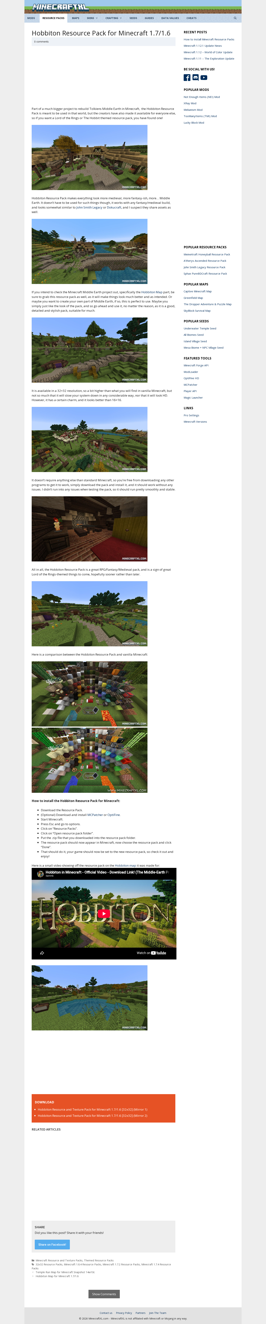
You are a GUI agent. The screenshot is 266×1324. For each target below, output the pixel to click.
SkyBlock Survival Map (197, 310)
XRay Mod (190, 103)
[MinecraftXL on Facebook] (188, 80)
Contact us (106, 1313)
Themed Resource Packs (99, 1260)
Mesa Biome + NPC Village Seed (203, 347)
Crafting (111, 18)
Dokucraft (114, 207)
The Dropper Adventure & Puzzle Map (208, 304)
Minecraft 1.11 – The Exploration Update (209, 58)
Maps (75, 18)
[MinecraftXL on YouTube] (204, 80)
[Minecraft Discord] (196, 80)
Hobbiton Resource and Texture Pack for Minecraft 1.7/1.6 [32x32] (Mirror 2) (92, 1115)
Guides (149, 18)
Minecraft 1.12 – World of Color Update (208, 52)
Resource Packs (53, 18)
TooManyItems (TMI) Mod (200, 116)
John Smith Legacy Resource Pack (204, 267)
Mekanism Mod (193, 109)
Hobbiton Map (151, 292)
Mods (31, 18)
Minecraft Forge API (196, 365)
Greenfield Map (193, 298)
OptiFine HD (191, 378)
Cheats (192, 18)
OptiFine (113, 815)
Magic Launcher (193, 397)
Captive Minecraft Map (198, 291)
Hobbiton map (125, 865)
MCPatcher (95, 815)
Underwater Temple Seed (200, 328)
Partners (140, 1313)
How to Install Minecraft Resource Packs (209, 39)
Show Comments (104, 1294)
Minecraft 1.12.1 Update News (203, 45)
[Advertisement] (104, 78)
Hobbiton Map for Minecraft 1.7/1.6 (57, 1276)
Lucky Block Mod (194, 122)
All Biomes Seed (194, 334)
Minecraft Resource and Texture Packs (59, 1260)
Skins (90, 18)
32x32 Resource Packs (49, 1264)
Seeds (133, 18)
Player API (190, 391)
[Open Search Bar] (235, 18)
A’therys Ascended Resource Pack (205, 260)
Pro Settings (191, 415)
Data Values (170, 18)
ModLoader (191, 372)
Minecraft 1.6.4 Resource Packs (82, 1264)
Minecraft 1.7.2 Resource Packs (121, 1264)
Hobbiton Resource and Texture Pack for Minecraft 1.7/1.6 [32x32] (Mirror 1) (92, 1109)
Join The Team (157, 1313)
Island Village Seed (195, 341)
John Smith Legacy (89, 207)
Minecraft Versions (195, 421)
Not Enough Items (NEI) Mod (202, 97)
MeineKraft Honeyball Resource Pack (207, 254)
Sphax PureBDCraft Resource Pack (205, 273)
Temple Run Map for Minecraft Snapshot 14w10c (65, 1272)
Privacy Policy (124, 1313)
